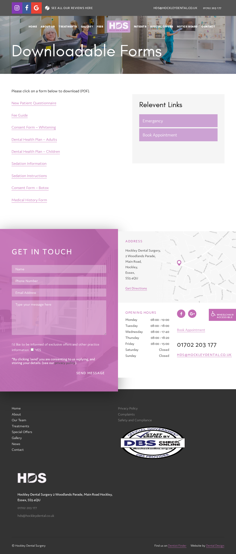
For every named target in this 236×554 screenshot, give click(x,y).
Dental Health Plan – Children (36, 151)
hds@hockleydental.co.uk (175, 8)
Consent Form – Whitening (34, 127)
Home (33, 26)
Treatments (68, 26)
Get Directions (136, 288)
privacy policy (65, 363)
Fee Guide (20, 115)
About (16, 414)
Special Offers (161, 26)
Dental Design (215, 546)
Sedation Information (29, 163)
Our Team (19, 420)
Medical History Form (29, 199)
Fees (100, 26)
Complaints (126, 414)
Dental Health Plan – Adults (34, 139)
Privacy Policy (128, 408)
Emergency (153, 120)
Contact (208, 26)
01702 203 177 (27, 508)
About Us (48, 26)
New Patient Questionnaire (34, 102)
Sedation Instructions (29, 175)
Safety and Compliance (135, 420)
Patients (140, 26)
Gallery (87, 26)
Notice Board (187, 26)
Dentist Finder (177, 546)
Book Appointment (160, 135)
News (16, 444)
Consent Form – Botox (30, 187)
